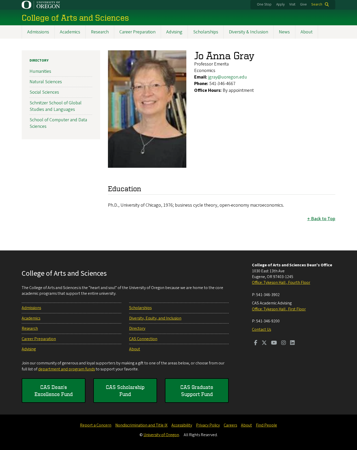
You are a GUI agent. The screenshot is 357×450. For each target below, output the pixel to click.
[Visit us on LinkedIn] (292, 343)
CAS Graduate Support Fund (196, 390)
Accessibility (181, 425)
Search (316, 4)
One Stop (264, 4)
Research (100, 32)
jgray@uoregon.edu (227, 77)
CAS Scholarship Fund (125, 390)
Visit (292, 4)
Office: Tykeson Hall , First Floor (279, 309)
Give (303, 4)
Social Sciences (44, 92)
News (284, 32)
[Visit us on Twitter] (264, 343)
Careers (230, 425)
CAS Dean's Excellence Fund (53, 390)
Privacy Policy (208, 425)
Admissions (38, 32)
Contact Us (261, 329)
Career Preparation (137, 32)
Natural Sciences (46, 82)
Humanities (40, 71)
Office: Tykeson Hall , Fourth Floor (281, 282)
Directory (39, 60)
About (307, 32)
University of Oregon (161, 435)
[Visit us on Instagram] (283, 343)
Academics (70, 32)
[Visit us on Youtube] (274, 343)
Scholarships (205, 32)
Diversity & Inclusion (248, 32)
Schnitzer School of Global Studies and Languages (56, 106)
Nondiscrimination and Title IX (141, 425)
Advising (174, 32)
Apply (280, 4)
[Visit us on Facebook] (256, 343)
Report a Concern (95, 425)
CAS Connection (143, 339)
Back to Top (323, 218)
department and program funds (66, 369)
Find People (266, 425)
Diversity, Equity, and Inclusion (155, 318)
